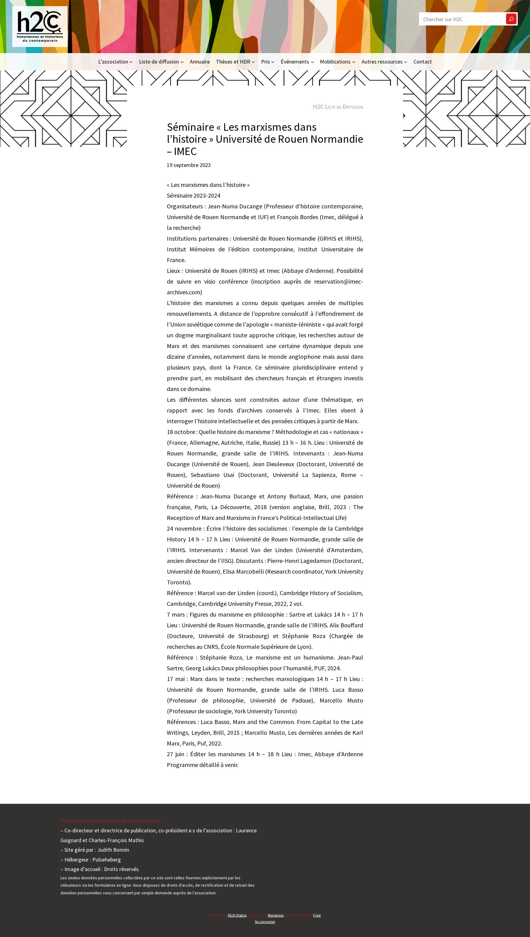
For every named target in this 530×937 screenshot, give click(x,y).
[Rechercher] (511, 19)
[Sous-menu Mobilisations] (353, 61)
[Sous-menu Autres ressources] (405, 61)
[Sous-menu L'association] (131, 61)
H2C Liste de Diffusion (338, 106)
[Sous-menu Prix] (273, 61)
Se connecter (265, 921)
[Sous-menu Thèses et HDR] (253, 61)
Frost (317, 915)
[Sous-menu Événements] (312, 61)
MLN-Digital (237, 915)
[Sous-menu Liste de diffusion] (182, 61)
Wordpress (276, 915)
